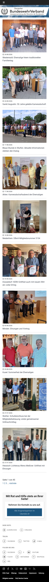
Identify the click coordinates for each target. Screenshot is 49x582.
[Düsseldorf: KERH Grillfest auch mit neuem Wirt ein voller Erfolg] (24, 260)
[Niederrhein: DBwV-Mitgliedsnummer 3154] (24, 216)
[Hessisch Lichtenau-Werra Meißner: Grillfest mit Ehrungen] (24, 444)
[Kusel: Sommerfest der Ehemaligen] (24, 350)
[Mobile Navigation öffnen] (4, 2)
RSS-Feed (6, 573)
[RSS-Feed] (34, 569)
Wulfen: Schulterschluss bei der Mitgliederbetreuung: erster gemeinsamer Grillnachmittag (21, 419)
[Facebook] (8, 569)
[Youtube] (21, 569)
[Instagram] (17, 569)
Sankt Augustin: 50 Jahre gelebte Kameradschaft (24, 104)
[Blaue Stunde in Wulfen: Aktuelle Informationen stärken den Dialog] (24, 126)
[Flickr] (25, 569)
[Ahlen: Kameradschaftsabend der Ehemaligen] (24, 173)
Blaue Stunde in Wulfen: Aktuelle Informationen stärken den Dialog (23, 149)
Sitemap (14, 573)
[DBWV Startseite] (24, 11)
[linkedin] (4, 569)
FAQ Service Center (21, 578)
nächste (12, 483)
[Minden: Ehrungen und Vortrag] (24, 307)
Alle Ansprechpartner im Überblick (24, 512)
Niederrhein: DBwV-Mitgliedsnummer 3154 (21, 238)
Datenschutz (23, 573)
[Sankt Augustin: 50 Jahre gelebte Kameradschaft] (24, 82)
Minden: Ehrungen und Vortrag (16, 329)
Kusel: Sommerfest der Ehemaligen (18, 372)
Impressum (33, 573)
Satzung (41, 573)
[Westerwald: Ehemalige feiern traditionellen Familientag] (24, 36)
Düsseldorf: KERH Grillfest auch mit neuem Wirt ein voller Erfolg (23, 283)
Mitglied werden (8, 578)
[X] (12, 569)
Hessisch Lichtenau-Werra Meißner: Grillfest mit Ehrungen (24, 467)
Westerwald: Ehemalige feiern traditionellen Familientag (22, 59)
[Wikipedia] (30, 569)
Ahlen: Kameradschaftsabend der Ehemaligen (23, 194)
